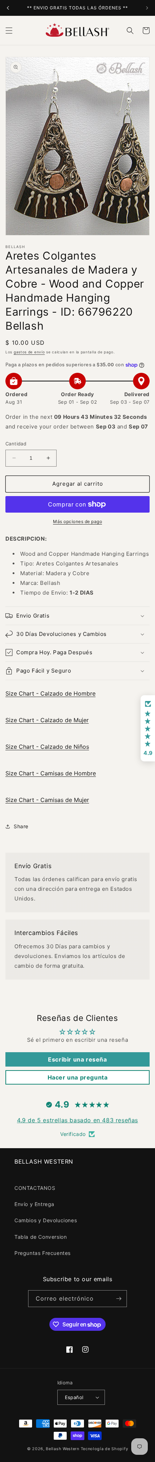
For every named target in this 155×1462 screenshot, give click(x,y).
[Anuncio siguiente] (147, 8)
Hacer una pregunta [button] (78, 1077)
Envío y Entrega (34, 1204)
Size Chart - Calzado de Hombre (50, 693)
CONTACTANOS (35, 1188)
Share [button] (21, 826)
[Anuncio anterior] (8, 8)
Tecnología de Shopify (104, 1448)
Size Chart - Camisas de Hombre (50, 773)
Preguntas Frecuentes (42, 1253)
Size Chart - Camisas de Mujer (47, 799)
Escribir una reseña (77, 1059)
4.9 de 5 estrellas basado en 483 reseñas (77, 1120)
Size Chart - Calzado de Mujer (47, 720)
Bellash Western (62, 1448)
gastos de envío (29, 352)
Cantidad (15, 443)
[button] (9, 30)
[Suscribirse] (119, 1298)
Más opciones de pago (77, 521)
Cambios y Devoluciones (45, 1220)
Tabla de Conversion (40, 1237)
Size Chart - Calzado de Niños (47, 746)
